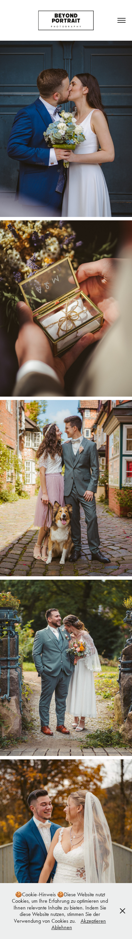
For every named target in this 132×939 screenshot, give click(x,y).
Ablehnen (61, 927)
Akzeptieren (93, 921)
